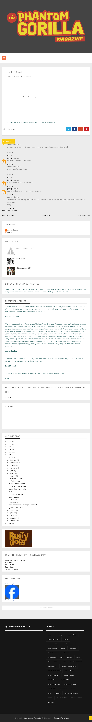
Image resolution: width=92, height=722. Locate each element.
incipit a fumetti (52, 657)
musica (56, 662)
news (64, 662)
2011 (10, 447)
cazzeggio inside (72, 635)
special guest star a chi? (25, 248)
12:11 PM (10, 195)
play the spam (14, 497)
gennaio (13, 521)
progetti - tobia (52, 688)
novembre (13, 463)
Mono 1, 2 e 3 (10, 565)
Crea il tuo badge (9, 600)
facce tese (13, 499)
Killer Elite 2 (9, 562)
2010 (10, 449)
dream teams (69, 644)
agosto (12, 471)
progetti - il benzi (69, 671)
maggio (12, 510)
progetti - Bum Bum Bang (69, 666)
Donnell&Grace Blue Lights (15, 560)
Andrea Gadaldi (12, 230)
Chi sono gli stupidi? (23, 268)
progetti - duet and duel (54, 671)
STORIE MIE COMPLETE (14, 569)
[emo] (9, 158)
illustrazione (67, 653)
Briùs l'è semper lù (15, 481)
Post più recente (8, 215)
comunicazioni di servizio (55, 644)
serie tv (50, 697)
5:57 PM (10, 156)
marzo (12, 515)
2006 (10, 523)
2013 (10, 441)
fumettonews (73, 648)
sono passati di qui (62, 697)
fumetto (63, 648)
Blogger (50, 608)
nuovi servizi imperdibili (17, 486)
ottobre (12, 465)
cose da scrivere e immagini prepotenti (23, 505)
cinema (66, 639)
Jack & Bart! (13, 502)
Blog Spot (60, 635)
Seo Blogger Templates (33, 718)
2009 (10, 452)
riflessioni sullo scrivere (71, 693)
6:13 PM (10, 178)
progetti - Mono (52, 679)
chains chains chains (53, 639)
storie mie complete (76, 697)
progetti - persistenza (54, 684)
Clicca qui (8, 397)
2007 (10, 457)
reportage (57, 693)
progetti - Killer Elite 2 (53, 675)
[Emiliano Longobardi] (12, 592)
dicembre (13, 460)
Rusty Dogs (9, 567)
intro (61, 657)
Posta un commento (9, 211)
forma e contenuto (16, 478)
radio (49, 693)
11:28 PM (10, 208)
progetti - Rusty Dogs (70, 684)
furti (10, 492)
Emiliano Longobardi (10, 584)
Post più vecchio (84, 215)
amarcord (50, 635)
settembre (14, 468)
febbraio (13, 518)
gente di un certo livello (17, 489)
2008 (10, 455)
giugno (12, 476)
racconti (73, 688)
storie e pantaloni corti (17, 484)
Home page (46, 215)
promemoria (63, 688)
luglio (12, 473)
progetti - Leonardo (69, 675)
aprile (12, 513)
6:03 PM (10, 164)
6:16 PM (10, 186)
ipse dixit (69, 657)
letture (78, 657)
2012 (10, 444)
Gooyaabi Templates (61, 718)
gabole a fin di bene (16, 507)
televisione (51, 702)
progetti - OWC (65, 679)
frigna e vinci (20, 258)
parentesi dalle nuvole (76, 662)
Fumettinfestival (52, 648)
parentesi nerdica (52, 666)
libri (49, 662)
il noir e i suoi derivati (53, 653)
